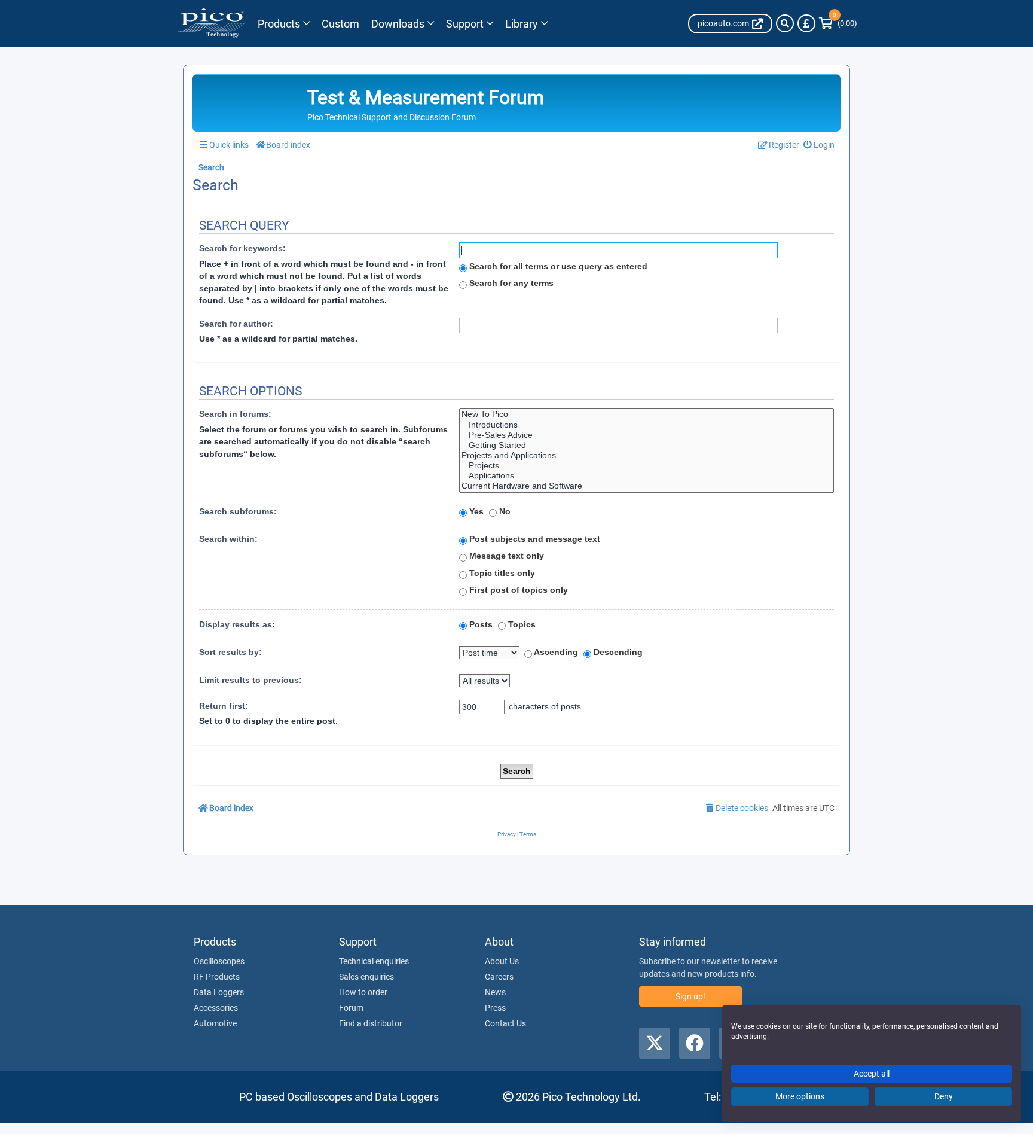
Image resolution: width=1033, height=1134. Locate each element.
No (504, 511)
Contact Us (505, 1023)
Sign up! (690, 996)
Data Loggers (219, 992)
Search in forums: (235, 414)
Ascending (555, 652)
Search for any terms (510, 283)
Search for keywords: (242, 248)
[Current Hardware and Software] (646, 486)
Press (495, 1008)
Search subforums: (238, 511)
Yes (475, 511)
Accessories (216, 1008)
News (495, 992)
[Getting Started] (646, 445)
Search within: (228, 539)
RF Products (217, 976)
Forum (351, 1008)
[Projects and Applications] (646, 455)
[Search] (785, 23)
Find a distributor (370, 1023)
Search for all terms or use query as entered (557, 266)
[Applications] (646, 476)
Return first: (223, 706)
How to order (363, 992)
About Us (502, 961)
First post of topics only (517, 590)
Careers (499, 976)
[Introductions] (646, 425)
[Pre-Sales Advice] (646, 435)
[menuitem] (819, 145)
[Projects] (646, 466)
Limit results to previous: (250, 680)
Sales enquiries (366, 976)
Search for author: (236, 323)
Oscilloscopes (219, 961)
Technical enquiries (374, 961)
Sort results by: (230, 652)
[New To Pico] (646, 414)
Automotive (215, 1023)
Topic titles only (501, 573)
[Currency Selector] (806, 23)
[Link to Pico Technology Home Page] (211, 23)
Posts (480, 624)
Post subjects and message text (533, 539)
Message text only (505, 555)
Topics (521, 624)
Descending (617, 652)
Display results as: (237, 624)
